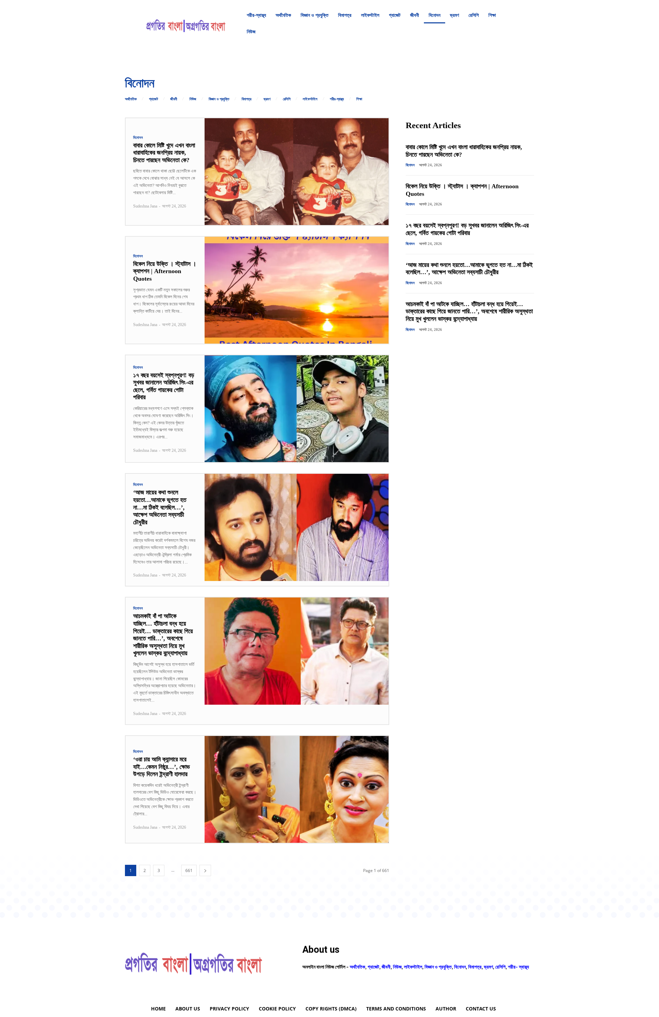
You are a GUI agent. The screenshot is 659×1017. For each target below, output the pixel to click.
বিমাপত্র (246, 99)
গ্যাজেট (153, 99)
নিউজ (192, 99)
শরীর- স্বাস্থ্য (518, 967)
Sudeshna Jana (145, 206)
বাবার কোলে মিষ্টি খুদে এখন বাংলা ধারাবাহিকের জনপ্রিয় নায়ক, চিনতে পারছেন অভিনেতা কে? (164, 153)
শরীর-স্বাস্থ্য (337, 99)
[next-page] (205, 870)
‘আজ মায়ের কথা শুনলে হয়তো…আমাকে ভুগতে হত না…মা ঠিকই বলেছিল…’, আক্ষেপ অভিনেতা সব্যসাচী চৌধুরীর (159, 507)
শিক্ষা (359, 99)
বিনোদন (138, 137)
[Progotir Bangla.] (186, 23)
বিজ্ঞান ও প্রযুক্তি (219, 99)
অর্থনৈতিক (131, 99)
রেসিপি (286, 99)
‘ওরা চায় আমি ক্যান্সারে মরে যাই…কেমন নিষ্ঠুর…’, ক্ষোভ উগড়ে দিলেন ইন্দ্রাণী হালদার (161, 767)
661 (189, 870)
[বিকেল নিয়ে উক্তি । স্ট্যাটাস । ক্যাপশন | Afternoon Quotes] (297, 290)
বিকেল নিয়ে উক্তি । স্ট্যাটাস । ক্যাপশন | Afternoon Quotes (164, 271)
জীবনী (173, 99)
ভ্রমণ (267, 99)
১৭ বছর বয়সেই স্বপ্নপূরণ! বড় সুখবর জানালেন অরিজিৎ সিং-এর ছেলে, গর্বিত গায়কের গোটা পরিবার (163, 386)
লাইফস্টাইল (310, 99)
